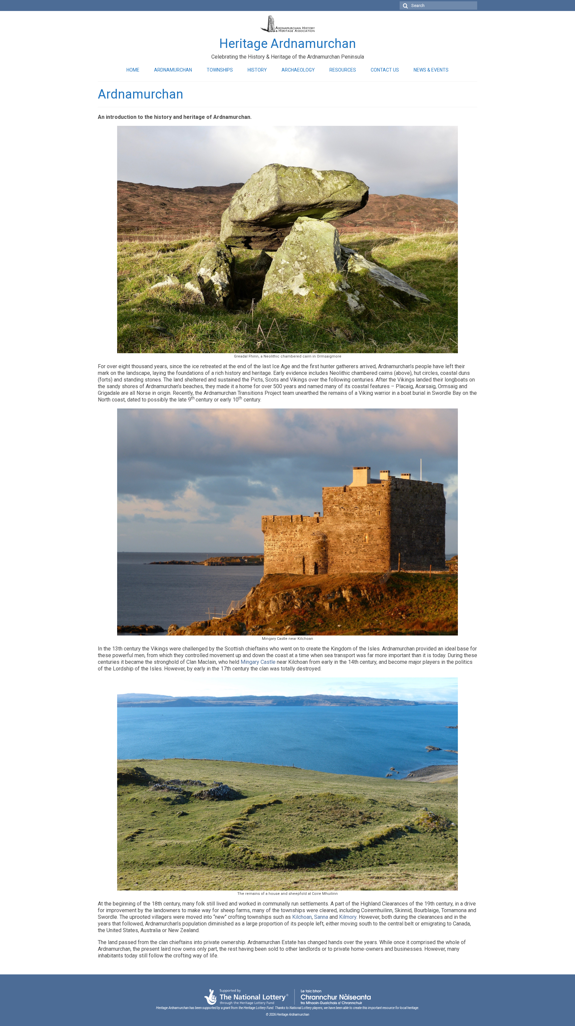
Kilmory (347, 917)
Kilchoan (302, 917)
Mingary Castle (258, 662)
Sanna (321, 917)
